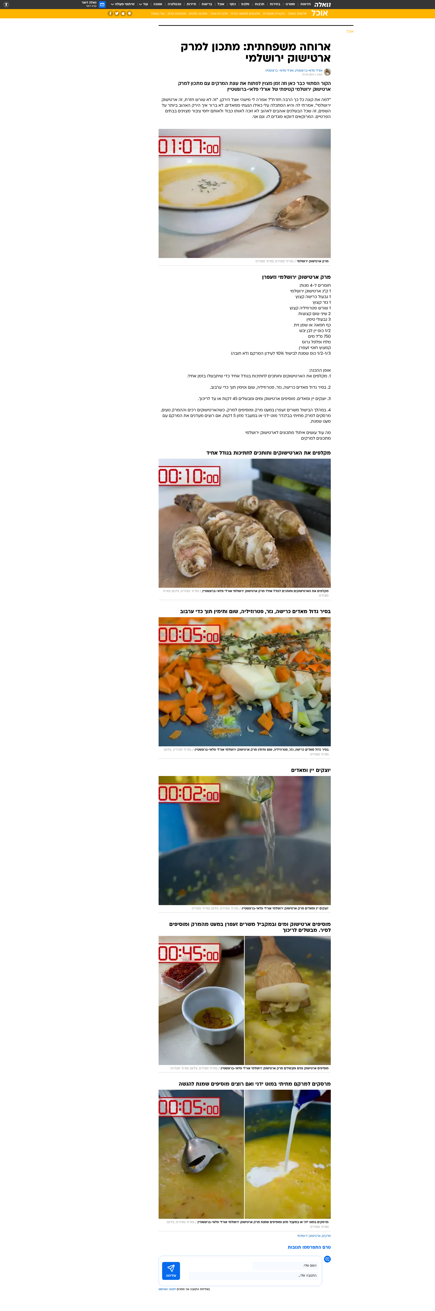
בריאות (207, 4)
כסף (233, 4)
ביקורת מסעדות (274, 13)
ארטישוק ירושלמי (309, 1236)
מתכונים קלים (177, 13)
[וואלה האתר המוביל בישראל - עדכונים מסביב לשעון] (322, 4)
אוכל (221, 4)
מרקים (326, 1236)
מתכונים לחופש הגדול (245, 13)
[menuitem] (303, 4)
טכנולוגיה (174, 4)
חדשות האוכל (297, 13)
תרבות (259, 4)
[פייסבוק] (110, 13)
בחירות (275, 4)
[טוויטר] (117, 13)
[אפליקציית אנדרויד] (129, 13)
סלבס (245, 4)
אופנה (157, 4)
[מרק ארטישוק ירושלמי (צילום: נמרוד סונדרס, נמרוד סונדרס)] (245, 197)
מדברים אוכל (219, 13)
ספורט (290, 4)
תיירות (191, 4)
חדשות (305, 4)
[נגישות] (6, 4)
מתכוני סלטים (198, 13)
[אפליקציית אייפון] (123, 13)
